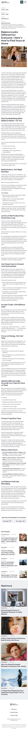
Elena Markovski (5, 23)
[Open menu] (25, 2)
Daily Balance (5, 18)
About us (14, 709)
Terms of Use (14, 715)
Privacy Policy (14, 712)
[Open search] (21, 2)
